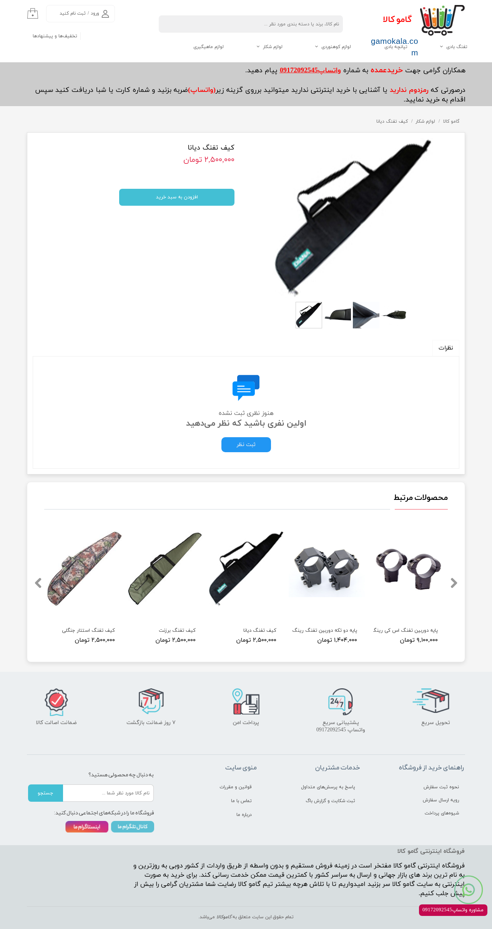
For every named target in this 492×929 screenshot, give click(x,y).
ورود (95, 13)
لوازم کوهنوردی (336, 47)
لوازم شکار (273, 47)
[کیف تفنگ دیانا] (352, 218)
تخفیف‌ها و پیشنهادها (55, 36)
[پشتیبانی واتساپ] (468, 890)
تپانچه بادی (395, 47)
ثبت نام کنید (73, 13)
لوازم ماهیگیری (208, 47)
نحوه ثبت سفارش (441, 787)
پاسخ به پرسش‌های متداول (328, 787)
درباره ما (244, 815)
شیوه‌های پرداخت (442, 813)
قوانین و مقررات (235, 787)
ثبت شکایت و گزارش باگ (330, 801)
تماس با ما (241, 801)
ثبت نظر (246, 444)
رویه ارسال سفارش (441, 800)
